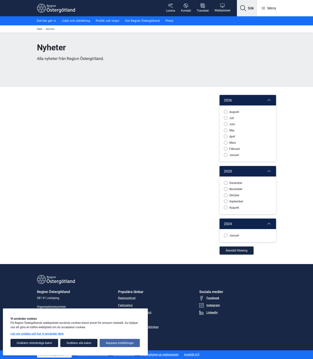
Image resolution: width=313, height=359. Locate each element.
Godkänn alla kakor (78, 343)
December (235, 183)
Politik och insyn (107, 20)
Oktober (234, 195)
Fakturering (125, 305)
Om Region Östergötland (142, 20)
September (236, 201)
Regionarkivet (126, 298)
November (235, 189)
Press (169, 20)
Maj (231, 130)
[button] (247, 8)
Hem (39, 29)
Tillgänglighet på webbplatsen (159, 354)
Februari (234, 149)
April (232, 136)
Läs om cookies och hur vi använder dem (37, 333)
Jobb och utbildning (76, 20)
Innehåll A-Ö (191, 354)
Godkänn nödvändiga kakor (34, 343)
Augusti (234, 112)
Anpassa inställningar (120, 343)
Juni (232, 124)
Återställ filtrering (236, 250)
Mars (232, 142)
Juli (231, 118)
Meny (271, 8)
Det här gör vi (46, 20)
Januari (234, 155)
